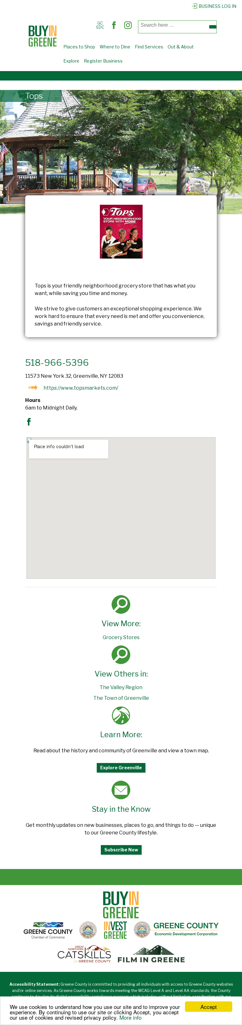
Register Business (103, 61)
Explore (71, 61)
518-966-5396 (57, 362)
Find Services (149, 46)
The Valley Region (121, 687)
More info (130, 1017)
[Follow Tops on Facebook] (30, 424)
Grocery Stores (121, 637)
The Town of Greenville (121, 698)
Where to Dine (115, 46)
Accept (208, 1007)
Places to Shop (79, 46)
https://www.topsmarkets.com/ (80, 388)
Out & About (181, 46)
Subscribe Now (121, 849)
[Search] (212, 26)
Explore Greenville (121, 767)
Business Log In (217, 6)
